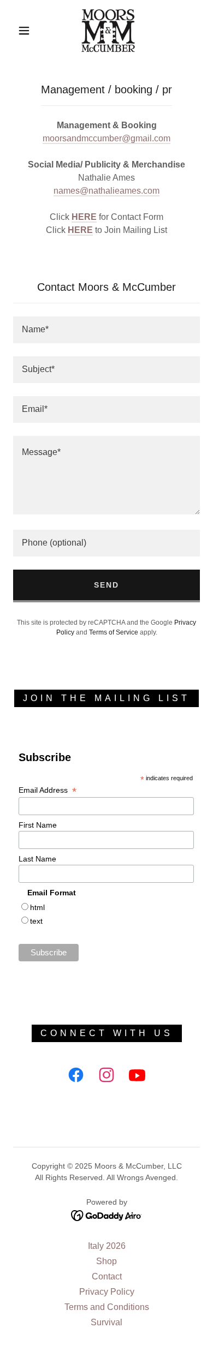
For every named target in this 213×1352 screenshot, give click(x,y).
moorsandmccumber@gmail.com (106, 138)
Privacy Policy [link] (106, 1291)
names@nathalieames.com (106, 190)
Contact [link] (107, 1276)
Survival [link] (106, 1322)
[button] (24, 30)
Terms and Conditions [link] (106, 1307)
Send (106, 585)
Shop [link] (106, 1261)
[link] (108, 30)
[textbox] (106, 329)
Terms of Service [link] (113, 632)
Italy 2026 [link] (107, 1246)
